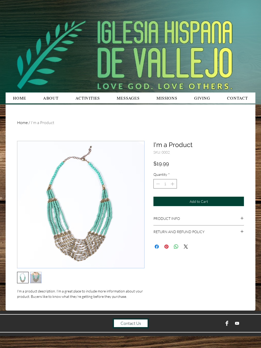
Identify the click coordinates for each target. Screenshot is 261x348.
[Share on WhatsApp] (176, 247)
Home (22, 122)
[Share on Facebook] (157, 247)
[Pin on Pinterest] (166, 247)
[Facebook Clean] (226, 323)
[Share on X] (186, 247)
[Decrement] (157, 183)
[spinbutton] (165, 183)
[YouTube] (237, 323)
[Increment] (173, 183)
